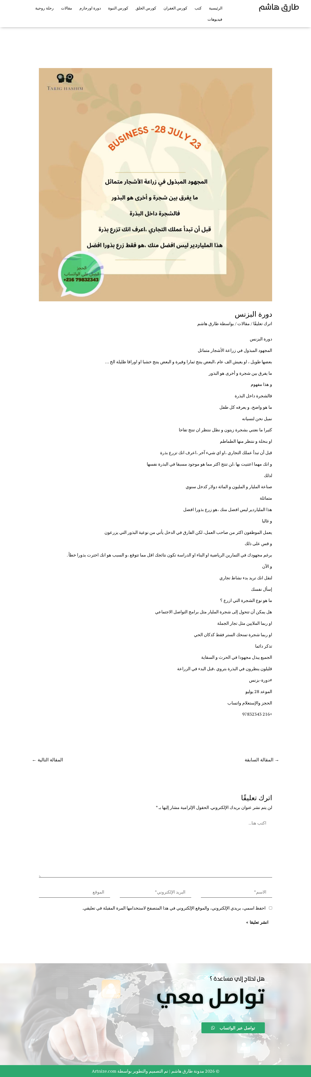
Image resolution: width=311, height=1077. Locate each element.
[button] (210, 997)
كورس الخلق (146, 8)
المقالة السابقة (262, 759)
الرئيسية (215, 8)
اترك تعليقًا (262, 323)
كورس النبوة (118, 8)
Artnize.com (104, 1071)
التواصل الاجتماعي (172, 612)
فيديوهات (214, 19)
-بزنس (255, 680)
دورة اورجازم (90, 8)
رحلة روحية (44, 8)
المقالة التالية (47, 759)
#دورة (266, 680)
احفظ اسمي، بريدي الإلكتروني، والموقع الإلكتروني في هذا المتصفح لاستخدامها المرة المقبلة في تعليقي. (174, 908)
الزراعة (184, 668)
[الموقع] (74, 893)
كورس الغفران (175, 8)
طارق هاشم (279, 7)
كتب (198, 8)
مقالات (66, 8)
